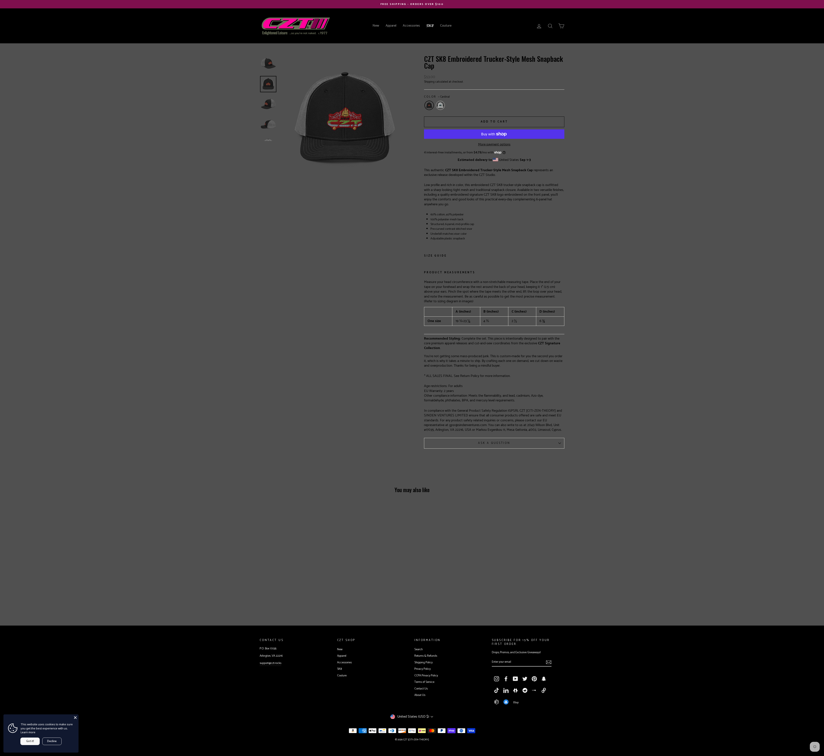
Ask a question (494, 443)
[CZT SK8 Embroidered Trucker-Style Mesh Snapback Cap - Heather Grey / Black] (301, 598)
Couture (445, 26)
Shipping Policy (423, 662)
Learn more (28, 732)
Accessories (411, 26)
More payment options (494, 144)
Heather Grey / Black (440, 105)
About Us (419, 695)
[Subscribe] (548, 662)
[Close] (75, 717)
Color (437, 97)
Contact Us (421, 688)
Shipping (429, 82)
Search (418, 649)
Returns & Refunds (425, 655)
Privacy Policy (422, 669)
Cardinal (429, 105)
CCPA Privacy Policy (426, 675)
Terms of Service (424, 682)
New (376, 26)
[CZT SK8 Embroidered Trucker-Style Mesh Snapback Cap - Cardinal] (290, 598)
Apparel (391, 26)
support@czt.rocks (270, 663)
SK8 (430, 25)
